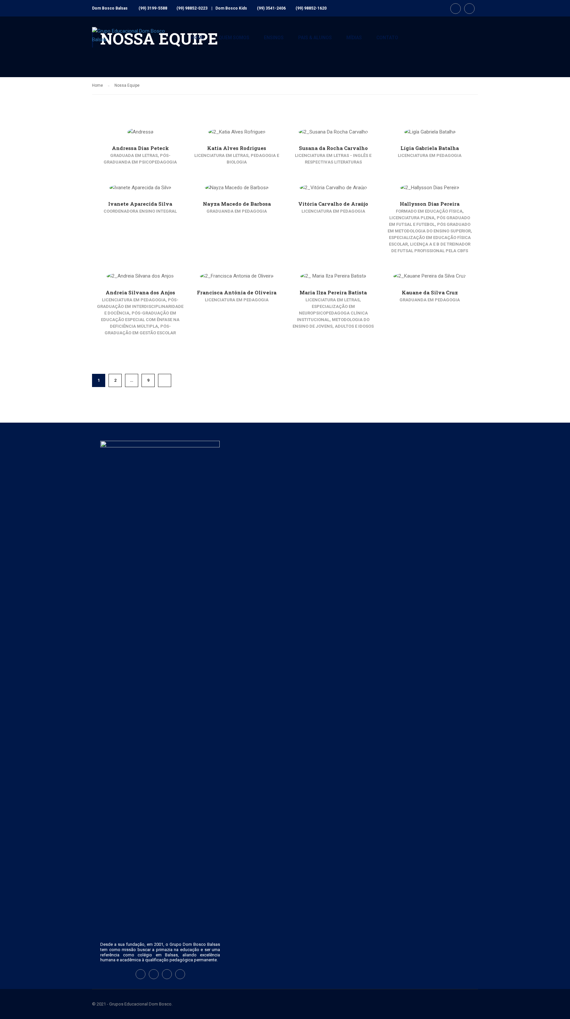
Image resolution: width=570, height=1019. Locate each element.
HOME (197, 37)
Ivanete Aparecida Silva (140, 203)
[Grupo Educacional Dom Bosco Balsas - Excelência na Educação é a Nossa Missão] (133, 40)
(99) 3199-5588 (153, 8)
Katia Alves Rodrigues (236, 148)
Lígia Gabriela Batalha (429, 148)
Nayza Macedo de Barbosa (237, 203)
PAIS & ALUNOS (315, 37)
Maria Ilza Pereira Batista (333, 292)
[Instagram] (154, 974)
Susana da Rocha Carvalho (333, 148)
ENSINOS (274, 37)
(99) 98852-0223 (191, 8)
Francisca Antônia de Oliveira (236, 292)
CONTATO (387, 37)
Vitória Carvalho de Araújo (333, 203)
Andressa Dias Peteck (140, 148)
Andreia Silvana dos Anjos (140, 292)
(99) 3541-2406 (271, 8)
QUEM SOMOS (234, 37)
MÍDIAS (354, 37)
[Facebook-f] (140, 974)
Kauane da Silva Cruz (430, 292)
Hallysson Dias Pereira (429, 203)
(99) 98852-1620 (311, 8)
